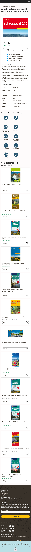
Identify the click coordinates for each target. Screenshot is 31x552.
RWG (14, 98)
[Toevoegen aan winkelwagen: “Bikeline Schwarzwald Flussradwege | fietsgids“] (27, 348)
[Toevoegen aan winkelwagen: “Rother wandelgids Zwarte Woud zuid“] (27, 190)
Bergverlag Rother (17, 95)
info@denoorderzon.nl (6, 494)
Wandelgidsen (16, 106)
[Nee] (29, 546)
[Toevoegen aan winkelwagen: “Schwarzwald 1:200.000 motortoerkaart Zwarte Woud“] (27, 454)
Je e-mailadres (4, 510)
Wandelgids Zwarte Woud (9, 6)
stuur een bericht (22, 536)
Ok (15, 549)
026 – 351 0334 (4, 493)
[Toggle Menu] (29, 1)
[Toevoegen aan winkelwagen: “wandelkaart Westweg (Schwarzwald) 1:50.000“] (27, 217)
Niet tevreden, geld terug (15, 58)
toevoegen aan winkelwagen (17, 50)
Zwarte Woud (16, 87)
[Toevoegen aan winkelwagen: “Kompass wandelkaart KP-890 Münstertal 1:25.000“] (27, 401)
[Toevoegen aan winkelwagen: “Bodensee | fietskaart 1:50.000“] (27, 375)
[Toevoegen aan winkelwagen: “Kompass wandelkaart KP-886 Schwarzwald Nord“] (27, 428)
